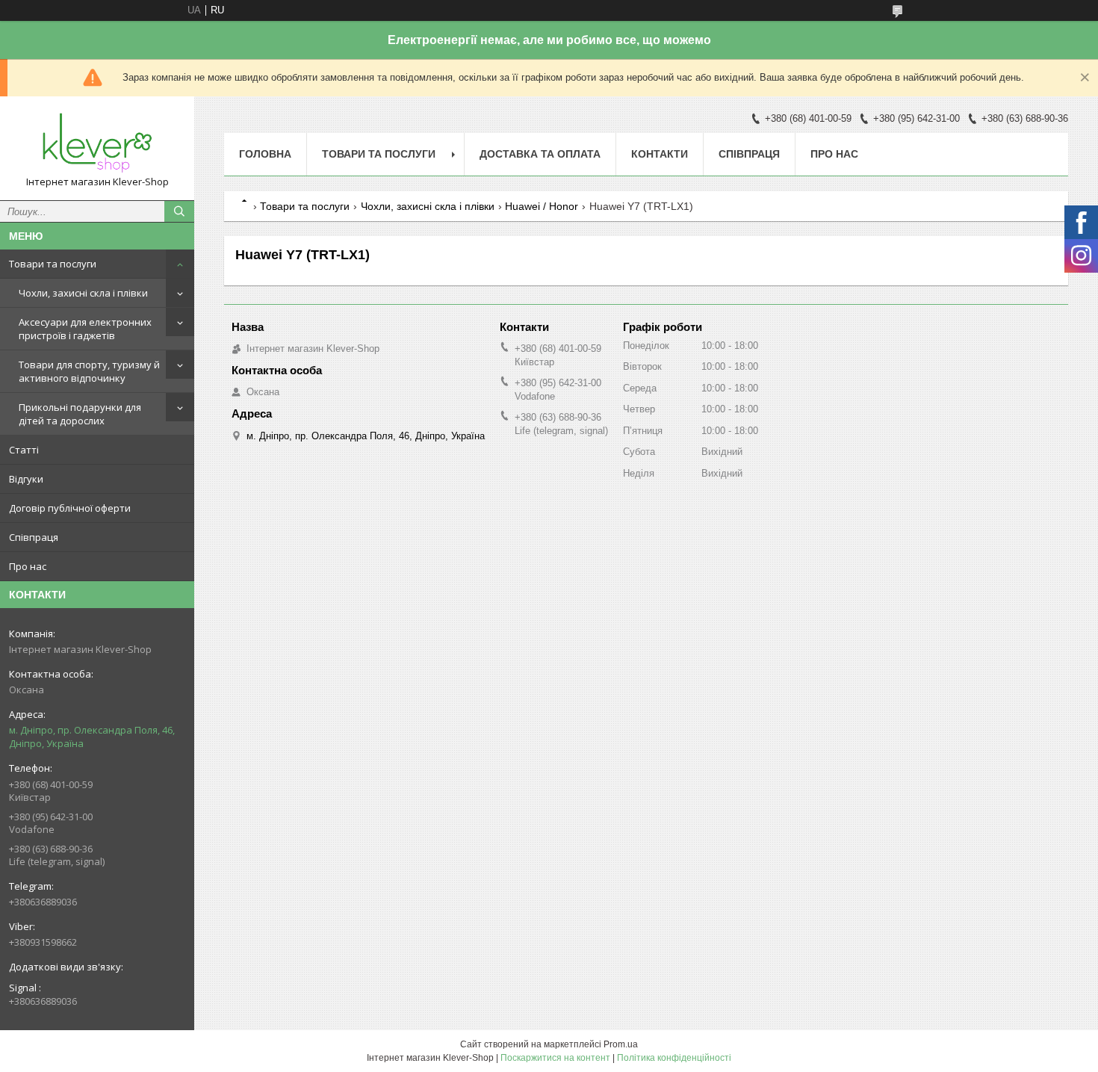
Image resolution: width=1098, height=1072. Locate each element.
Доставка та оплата (540, 154)
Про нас (27, 566)
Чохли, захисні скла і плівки (83, 293)
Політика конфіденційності (674, 1058)
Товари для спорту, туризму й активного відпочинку (89, 371)
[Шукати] (179, 211)
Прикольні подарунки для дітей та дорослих (80, 413)
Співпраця (33, 537)
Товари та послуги (52, 263)
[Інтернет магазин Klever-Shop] (97, 142)
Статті (24, 449)
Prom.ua (621, 1044)
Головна (265, 154)
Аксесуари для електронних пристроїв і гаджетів (85, 328)
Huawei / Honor (541, 206)
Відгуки (26, 479)
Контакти (659, 154)
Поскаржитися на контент (555, 1058)
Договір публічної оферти (70, 508)
